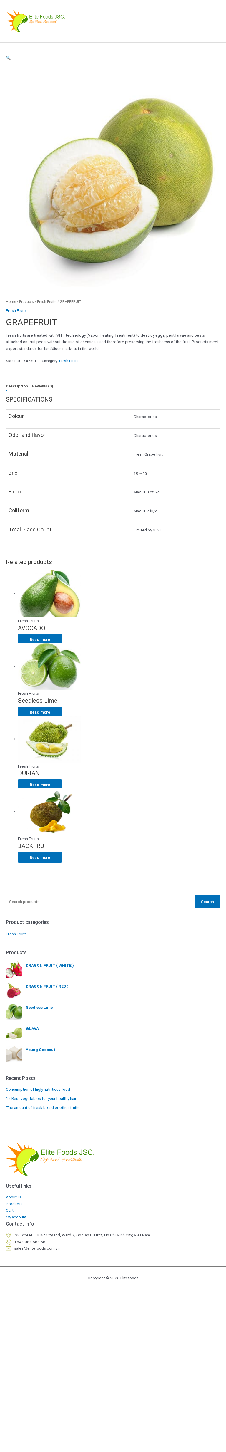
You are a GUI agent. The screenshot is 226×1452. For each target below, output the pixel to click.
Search (207, 901)
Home (11, 301)
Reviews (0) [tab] (42, 386)
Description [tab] (17, 386)
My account (16, 1217)
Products (26, 301)
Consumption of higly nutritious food (38, 1089)
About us (14, 1197)
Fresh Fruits (46, 301)
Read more (40, 639)
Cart (10, 1210)
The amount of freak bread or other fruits (42, 1107)
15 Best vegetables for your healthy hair (41, 1098)
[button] (113, 58)
